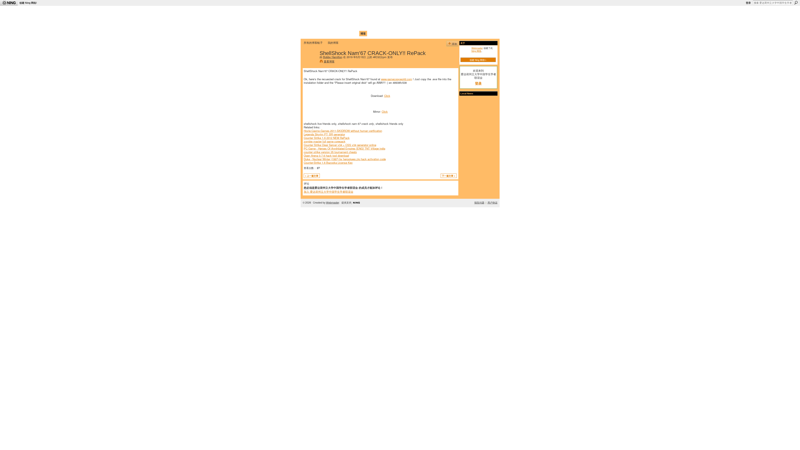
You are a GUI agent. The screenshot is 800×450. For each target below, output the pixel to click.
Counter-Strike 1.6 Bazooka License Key (328, 163)
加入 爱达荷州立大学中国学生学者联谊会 (328, 192)
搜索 (796, 3)
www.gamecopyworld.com (396, 79)
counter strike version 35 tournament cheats (330, 152)
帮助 (371, 33)
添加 (454, 43)
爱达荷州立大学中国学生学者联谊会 (359, 11)
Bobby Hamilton (332, 57)
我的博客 (333, 43)
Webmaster (477, 48)
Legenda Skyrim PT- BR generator (324, 134)
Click (387, 96)
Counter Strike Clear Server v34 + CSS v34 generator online (340, 145)
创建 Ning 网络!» (478, 59)
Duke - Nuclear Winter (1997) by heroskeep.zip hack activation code (345, 159)
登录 (748, 2)
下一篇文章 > (448, 175)
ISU (380, 33)
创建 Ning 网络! (28, 2)
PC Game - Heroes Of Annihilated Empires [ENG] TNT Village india (344, 148)
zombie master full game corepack (324, 141)
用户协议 (493, 202)
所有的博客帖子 (313, 43)
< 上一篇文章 (311, 175)
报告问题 (479, 202)
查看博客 (329, 61)
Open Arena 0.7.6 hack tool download (326, 156)
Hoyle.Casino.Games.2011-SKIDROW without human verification (343, 131)
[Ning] (9, 3)
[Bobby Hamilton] (310, 61)
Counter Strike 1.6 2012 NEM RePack (327, 138)
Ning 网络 (476, 50)
